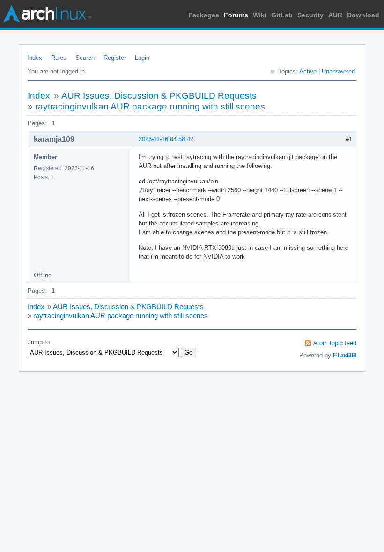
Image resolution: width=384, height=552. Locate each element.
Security (310, 15)
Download (363, 15)
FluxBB (344, 355)
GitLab (282, 15)
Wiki (259, 15)
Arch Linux (46, 14)
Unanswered (338, 71)
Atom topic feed (334, 343)
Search (85, 57)
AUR (335, 15)
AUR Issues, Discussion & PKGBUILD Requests (159, 96)
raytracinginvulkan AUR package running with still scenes (150, 106)
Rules (58, 57)
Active (308, 71)
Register (114, 57)
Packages (203, 15)
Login (142, 57)
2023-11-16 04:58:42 (166, 139)
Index (34, 57)
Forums (236, 15)
